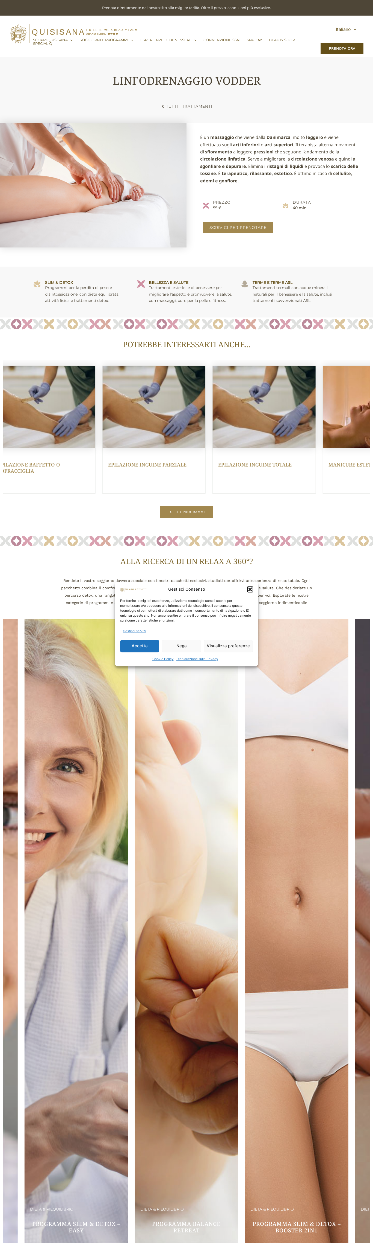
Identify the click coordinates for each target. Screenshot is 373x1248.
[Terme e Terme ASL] (244, 284)
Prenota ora (342, 48)
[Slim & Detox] (37, 284)
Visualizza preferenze (228, 646)
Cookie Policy (163, 659)
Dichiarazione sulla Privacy (197, 659)
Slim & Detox (59, 282)
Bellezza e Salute (168, 282)
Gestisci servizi (134, 631)
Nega (181, 646)
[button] (250, 589)
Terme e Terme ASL (272, 282)
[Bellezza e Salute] (141, 284)
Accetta (140, 646)
